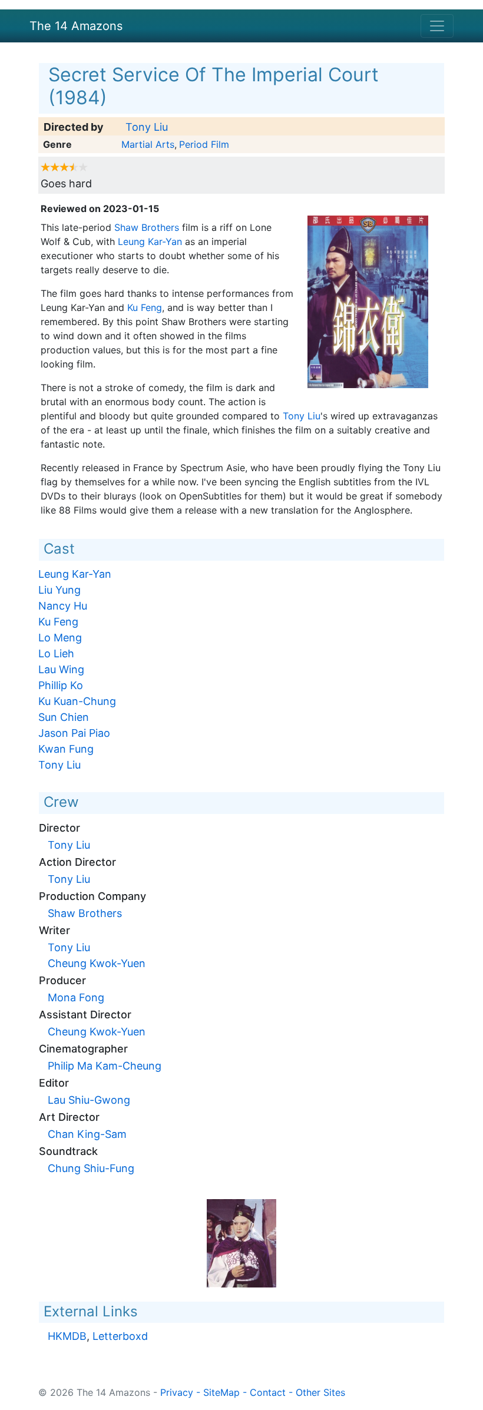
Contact (268, 1392)
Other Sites (320, 1392)
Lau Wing (61, 669)
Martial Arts (147, 144)
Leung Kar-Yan (150, 241)
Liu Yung (59, 590)
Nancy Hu (62, 606)
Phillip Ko (60, 685)
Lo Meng (60, 637)
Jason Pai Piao (74, 733)
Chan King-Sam (87, 1134)
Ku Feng (144, 307)
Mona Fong (76, 997)
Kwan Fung (66, 749)
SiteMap (221, 1392)
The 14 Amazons (76, 26)
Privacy (176, 1392)
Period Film (204, 144)
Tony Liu (146, 127)
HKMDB (67, 1336)
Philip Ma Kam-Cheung (104, 1066)
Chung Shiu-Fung (91, 1168)
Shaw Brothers (146, 227)
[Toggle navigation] (437, 26)
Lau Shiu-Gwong (89, 1100)
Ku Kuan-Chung (77, 701)
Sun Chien (63, 717)
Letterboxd (120, 1336)
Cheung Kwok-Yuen (96, 963)
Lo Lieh (56, 653)
